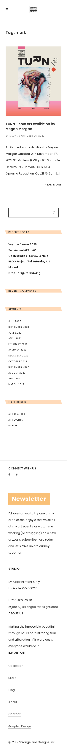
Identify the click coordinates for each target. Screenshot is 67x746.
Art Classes (16, 414)
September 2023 (18, 327)
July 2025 (14, 321)
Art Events (15, 419)
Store (12, 678)
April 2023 (15, 338)
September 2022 (18, 367)
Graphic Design (19, 726)
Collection (15, 666)
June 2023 (14, 332)
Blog (11, 690)
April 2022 (15, 378)
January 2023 (17, 349)
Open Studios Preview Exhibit (28, 256)
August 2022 (16, 372)
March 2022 (16, 384)
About (12, 702)
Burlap (12, 425)
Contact (14, 714)
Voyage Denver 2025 (22, 244)
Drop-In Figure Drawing (24, 273)
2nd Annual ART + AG (22, 250)
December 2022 (18, 355)
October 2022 (17, 361)
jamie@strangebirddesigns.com (35, 607)
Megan (13, 135)
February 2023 (18, 344)
